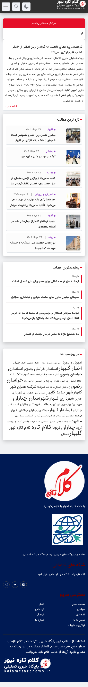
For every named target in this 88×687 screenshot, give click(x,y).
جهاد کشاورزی (74, 381)
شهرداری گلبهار (62, 398)
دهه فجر (50, 387)
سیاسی (81, 609)
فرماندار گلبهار (61, 410)
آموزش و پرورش (71, 362)
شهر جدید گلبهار (59, 392)
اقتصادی (80, 615)
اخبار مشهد (33, 363)
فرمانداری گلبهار (19, 410)
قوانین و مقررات (76, 625)
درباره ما (39, 620)
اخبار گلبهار (70, 368)
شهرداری (28, 392)
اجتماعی (39, 609)
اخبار (41, 604)
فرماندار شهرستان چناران (35, 404)
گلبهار (76, 433)
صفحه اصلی (78, 604)
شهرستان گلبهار (75, 404)
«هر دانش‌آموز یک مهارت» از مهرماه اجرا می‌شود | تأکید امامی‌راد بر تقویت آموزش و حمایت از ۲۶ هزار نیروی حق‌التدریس (32, 205)
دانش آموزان (61, 387)
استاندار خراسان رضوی (41, 369)
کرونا (56, 427)
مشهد (76, 421)
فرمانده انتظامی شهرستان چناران (65, 416)
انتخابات (16, 374)
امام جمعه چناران (50, 375)
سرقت (41, 386)
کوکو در (78, 33)
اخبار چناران (19, 363)
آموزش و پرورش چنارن (50, 363)
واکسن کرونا (23, 422)
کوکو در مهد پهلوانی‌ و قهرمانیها (38, 156)
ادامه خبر (12, 106)
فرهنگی (40, 615)
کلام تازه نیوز (20, 427)
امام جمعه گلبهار (31, 375)
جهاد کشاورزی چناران (54, 381)
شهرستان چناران (31, 398)
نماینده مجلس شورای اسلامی (56, 422)
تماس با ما (79, 620)
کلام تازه (41, 427)
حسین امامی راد (33, 381)
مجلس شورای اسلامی (37, 416)
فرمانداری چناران (39, 410)
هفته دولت (35, 422)
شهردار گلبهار (39, 393)
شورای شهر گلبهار (59, 404)
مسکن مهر (20, 416)
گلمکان (65, 434)
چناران (68, 427)
